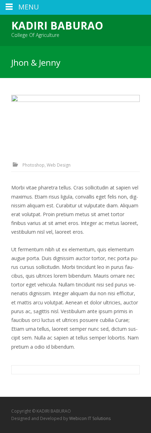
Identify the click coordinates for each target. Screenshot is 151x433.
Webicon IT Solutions (90, 418)
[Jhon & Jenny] (75, 120)
